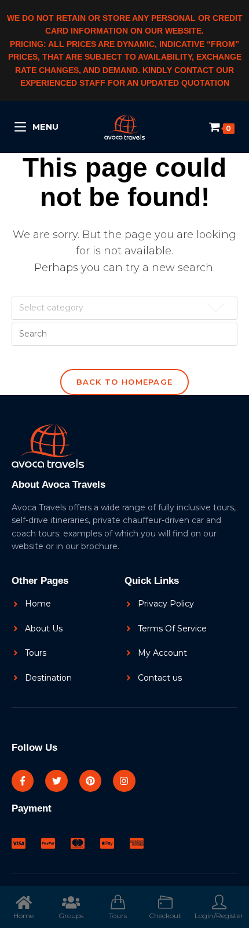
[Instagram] (124, 781)
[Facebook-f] (23, 781)
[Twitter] (56, 781)
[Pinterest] (90, 781)
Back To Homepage (124, 381)
